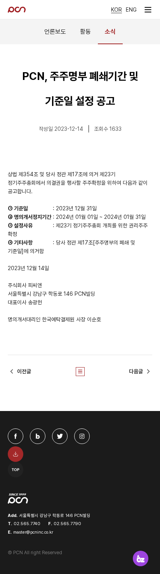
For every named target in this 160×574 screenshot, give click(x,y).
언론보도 (55, 31)
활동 (85, 31)
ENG (131, 10)
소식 (110, 31)
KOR (116, 10)
